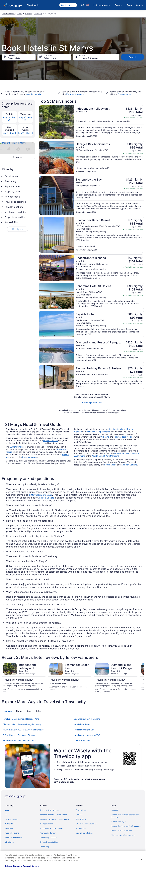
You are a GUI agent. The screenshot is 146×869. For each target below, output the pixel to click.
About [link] (7, 810)
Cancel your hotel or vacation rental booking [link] (125, 816)
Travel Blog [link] (44, 847)
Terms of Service (31, 866)
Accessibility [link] (81, 828)
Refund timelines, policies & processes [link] (126, 826)
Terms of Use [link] (81, 819)
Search (132, 57)
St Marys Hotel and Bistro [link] (40, 495)
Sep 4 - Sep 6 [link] (9, 133)
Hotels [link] (19, 14)
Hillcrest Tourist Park (123, 437)
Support (118, 5)
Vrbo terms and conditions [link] (86, 824)
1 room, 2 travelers (89, 58)
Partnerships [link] (10, 824)
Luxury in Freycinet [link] (83, 740)
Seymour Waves (29, 457)
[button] (73, 702)
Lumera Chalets (50, 440)
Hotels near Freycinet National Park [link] (19, 740)
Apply (18, 229)
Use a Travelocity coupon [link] (121, 831)
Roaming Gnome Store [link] (13, 837)
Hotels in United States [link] (49, 810)
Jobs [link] (6, 815)
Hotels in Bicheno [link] (82, 724)
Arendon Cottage (129, 464)
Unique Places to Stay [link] (49, 842)
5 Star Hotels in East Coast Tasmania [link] (20, 735)
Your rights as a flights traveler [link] (123, 835)
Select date (14, 58)
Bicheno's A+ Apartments (98, 431)
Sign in (139, 5)
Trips (129, 5)
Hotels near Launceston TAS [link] (87, 735)
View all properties (91, 402)
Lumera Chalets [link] (46, 498)
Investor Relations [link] (12, 833)
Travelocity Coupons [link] (48, 837)
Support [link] (114, 810)
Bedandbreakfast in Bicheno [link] (87, 719)
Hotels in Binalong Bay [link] (84, 729)
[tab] (8, 711)
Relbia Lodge (110, 464)
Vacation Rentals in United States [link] (53, 815)
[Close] (141, 859)
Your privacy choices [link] (84, 833)
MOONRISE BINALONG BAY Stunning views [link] (23, 729)
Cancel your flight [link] (118, 821)
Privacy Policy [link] (81, 810)
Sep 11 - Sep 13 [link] (25, 133)
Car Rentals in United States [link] (51, 828)
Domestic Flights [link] (46, 824)
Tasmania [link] (38, 14)
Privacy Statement (13, 866)
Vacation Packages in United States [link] (54, 819)
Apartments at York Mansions (105, 456)
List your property (102, 5)
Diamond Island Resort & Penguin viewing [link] (22, 724)
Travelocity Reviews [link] (48, 833)
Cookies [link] (79, 815)
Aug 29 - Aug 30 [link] (9, 118)
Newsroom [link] (9, 828)
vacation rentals (33, 94)
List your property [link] (12, 819)
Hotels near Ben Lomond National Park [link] (21, 719)
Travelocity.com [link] (8, 14)
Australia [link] (28, 14)
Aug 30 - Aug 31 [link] (25, 118)
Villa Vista (104, 437)
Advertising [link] (9, 842)
